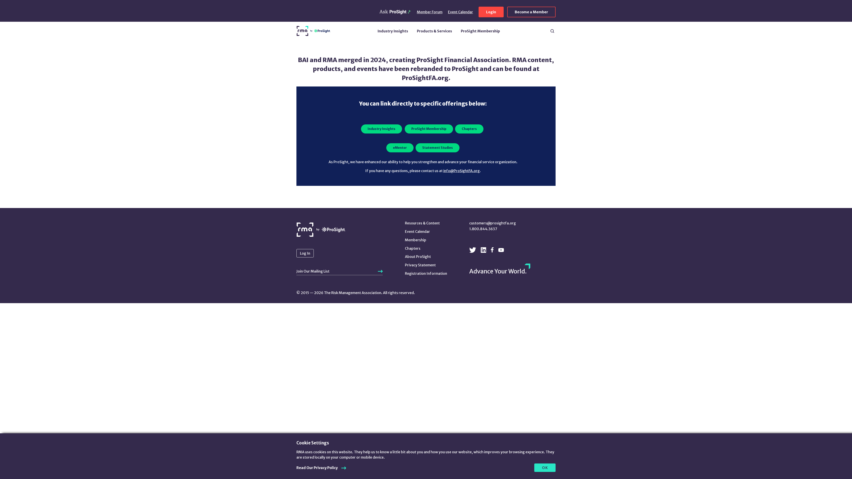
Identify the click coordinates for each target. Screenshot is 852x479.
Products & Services (434, 31)
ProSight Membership (480, 31)
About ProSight (418, 256)
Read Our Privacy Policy (317, 467)
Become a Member (531, 12)
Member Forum (429, 12)
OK (545, 467)
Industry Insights (392, 31)
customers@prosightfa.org (492, 223)
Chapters (412, 248)
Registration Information (426, 273)
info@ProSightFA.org (461, 171)
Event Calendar (460, 12)
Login (491, 12)
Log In (305, 253)
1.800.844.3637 (483, 229)
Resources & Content (422, 223)
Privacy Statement (420, 265)
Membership (415, 240)
